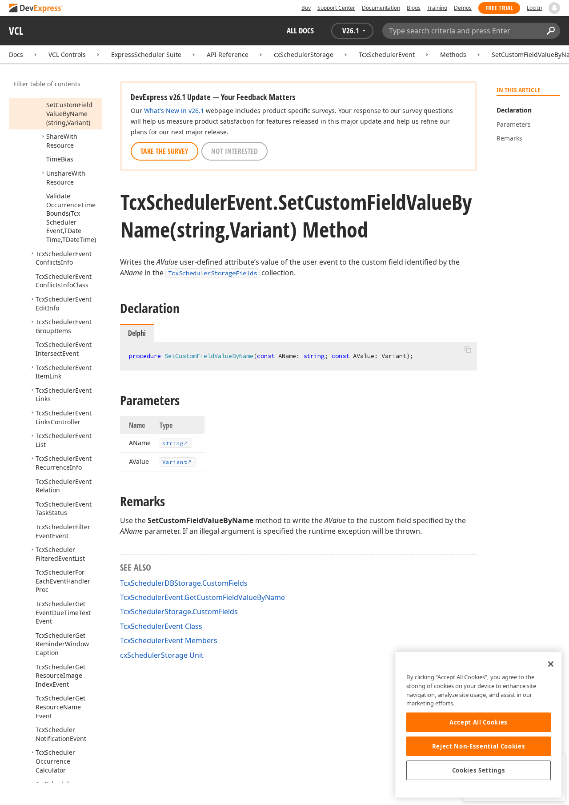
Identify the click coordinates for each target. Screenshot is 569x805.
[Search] (550, 31)
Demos (463, 8)
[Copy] (467, 349)
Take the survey (164, 151)
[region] (478, 724)
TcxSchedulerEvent (387, 54)
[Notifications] (554, 8)
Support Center (336, 8)
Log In (534, 8)
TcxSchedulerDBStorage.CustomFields (184, 583)
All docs (300, 30)
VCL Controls (67, 54)
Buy (306, 8)
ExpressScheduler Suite (146, 54)
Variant (393, 356)
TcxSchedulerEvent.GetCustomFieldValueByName (202, 597)
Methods (453, 54)
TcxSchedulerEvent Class (161, 626)
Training (437, 8)
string (314, 356)
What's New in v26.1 (174, 110)
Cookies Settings (478, 770)
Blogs (414, 8)
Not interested (234, 151)
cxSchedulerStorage (303, 54)
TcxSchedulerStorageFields (212, 273)
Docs (16, 54)
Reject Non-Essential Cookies (478, 746)
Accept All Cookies (478, 722)
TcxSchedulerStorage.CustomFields (179, 611)
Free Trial (499, 8)
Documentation (381, 8)
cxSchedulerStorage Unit (162, 655)
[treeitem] (69, 113)
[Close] (551, 664)
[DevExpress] (36, 8)
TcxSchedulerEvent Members (168, 640)
